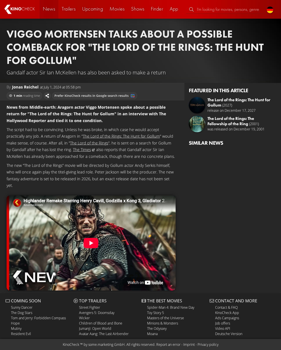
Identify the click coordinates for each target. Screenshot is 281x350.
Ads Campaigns (227, 318)
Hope (15, 323)
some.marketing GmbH (106, 344)
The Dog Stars (21, 312)
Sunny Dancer (21, 307)
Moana (152, 334)
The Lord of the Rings (89, 143)
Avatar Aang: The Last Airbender (104, 334)
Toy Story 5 (155, 312)
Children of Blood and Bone (100, 323)
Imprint (189, 344)
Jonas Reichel (25, 87)
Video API (222, 328)
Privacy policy (208, 344)
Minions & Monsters (162, 323)
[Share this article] (47, 95)
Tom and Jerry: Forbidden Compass (38, 318)
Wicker (84, 318)
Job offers (222, 323)
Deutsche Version (228, 334)
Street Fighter (89, 307)
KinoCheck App (227, 312)
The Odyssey (157, 328)
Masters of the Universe (165, 318)
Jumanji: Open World (95, 328)
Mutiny (16, 328)
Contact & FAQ (226, 307)
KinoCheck (71, 344)
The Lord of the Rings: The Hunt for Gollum (121, 136)
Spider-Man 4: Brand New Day (170, 307)
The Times (82, 149)
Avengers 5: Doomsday (96, 312)
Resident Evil (21, 334)
